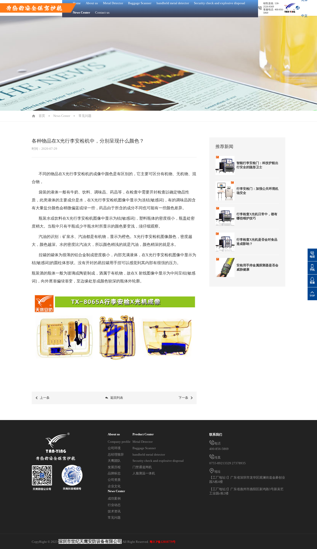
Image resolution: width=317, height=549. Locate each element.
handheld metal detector (148, 454)
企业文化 (114, 486)
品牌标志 (114, 473)
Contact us (102, 12)
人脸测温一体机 (143, 473)
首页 (42, 116)
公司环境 (114, 448)
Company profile (119, 441)
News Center (81, 12)
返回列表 (116, 398)
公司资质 (114, 480)
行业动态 (114, 505)
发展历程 (114, 467)
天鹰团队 (114, 461)
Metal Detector (142, 441)
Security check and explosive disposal (158, 461)
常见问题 (85, 116)
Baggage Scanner (144, 448)
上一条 (45, 398)
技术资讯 (114, 511)
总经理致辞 (116, 454)
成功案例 (114, 498)
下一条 (183, 398)
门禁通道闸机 (142, 467)
